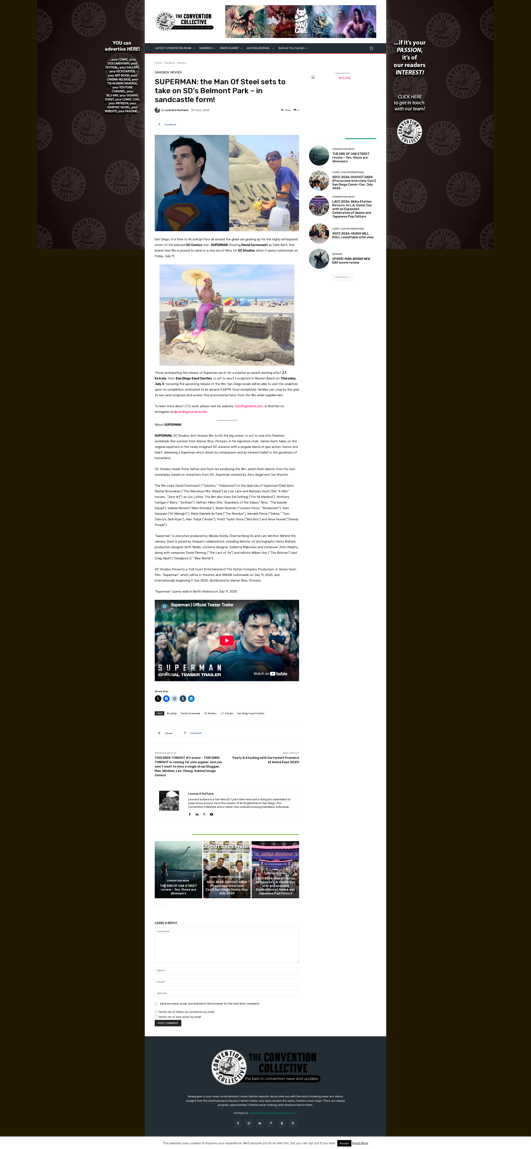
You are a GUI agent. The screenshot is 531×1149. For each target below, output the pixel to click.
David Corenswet (190, 713)
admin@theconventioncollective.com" (273, 1113)
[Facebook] (189, 813)
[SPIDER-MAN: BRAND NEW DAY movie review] (319, 259)
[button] (371, 48)
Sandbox (170, 63)
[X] (204, 813)
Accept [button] (344, 1143)
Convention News (178, 881)
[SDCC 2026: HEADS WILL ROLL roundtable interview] (319, 233)
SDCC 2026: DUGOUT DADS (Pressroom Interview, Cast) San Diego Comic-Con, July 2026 (227, 887)
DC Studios (210, 713)
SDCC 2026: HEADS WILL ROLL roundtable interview (353, 235)
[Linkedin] (197, 813)
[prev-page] (157, 905)
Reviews (337, 254)
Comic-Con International (226, 877)
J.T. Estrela (227, 713)
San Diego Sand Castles (250, 713)
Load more (341, 277)
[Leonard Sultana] (158, 110)
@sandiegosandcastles (190, 412)
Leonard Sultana (176, 110)
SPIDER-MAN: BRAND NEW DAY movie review (351, 260)
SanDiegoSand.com (249, 406)
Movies (182, 63)
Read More (360, 1143)
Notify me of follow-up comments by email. (187, 1011)
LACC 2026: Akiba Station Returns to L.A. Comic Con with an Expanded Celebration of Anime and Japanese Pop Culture (275, 885)
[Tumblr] (282, 1123)
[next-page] (164, 905)
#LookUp (172, 713)
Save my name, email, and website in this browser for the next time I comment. (210, 1003)
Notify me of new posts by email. (180, 1016)
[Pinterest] (271, 1123)
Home (158, 63)
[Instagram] (249, 1123)
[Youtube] (211, 813)
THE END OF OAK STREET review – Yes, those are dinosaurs (178, 889)
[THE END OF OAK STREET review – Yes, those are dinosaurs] (178, 869)
